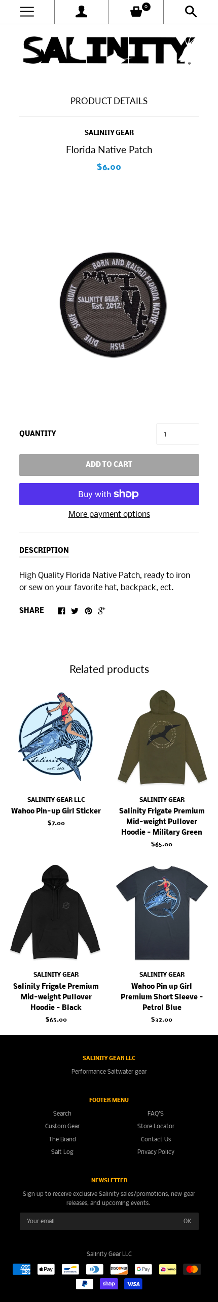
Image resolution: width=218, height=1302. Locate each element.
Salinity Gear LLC (56, 800)
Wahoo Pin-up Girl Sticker (56, 811)
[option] (109, 299)
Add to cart (109, 465)
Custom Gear (62, 1126)
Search (62, 1114)
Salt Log (62, 1152)
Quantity (37, 434)
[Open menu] (27, 12)
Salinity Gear (109, 133)
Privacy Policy (155, 1152)
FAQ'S (156, 1114)
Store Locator (155, 1126)
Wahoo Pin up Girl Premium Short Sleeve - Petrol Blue (162, 997)
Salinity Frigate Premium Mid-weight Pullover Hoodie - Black (56, 997)
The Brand (62, 1139)
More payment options (109, 514)
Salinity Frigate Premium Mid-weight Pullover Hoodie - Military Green (162, 822)
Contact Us (156, 1139)
